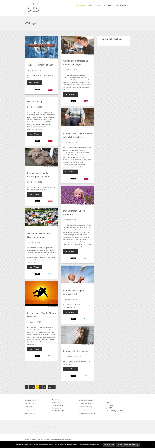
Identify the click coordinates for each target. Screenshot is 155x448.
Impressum (68, 439)
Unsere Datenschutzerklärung (128, 445)
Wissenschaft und (84, 413)
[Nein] (153, 445)
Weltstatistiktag (34, 101)
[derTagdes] (32, 7)
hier (100, 444)
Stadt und (28, 407)
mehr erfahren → (34, 83)
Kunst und (28, 403)
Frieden (33, 413)
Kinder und (82, 403)
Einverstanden (109, 445)
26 (50, 387)
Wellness (88, 410)
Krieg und (28, 413)
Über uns (40, 439)
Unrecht (34, 410)
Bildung (89, 407)
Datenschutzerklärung (57, 439)
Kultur (33, 403)
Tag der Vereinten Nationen (40, 65)
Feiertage (109, 5)
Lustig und (28, 400)
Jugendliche (89, 403)
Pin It (85, 258)
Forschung (93, 413)
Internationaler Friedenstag (76, 351)
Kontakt (46, 439)
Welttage (81, 5)
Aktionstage (95, 5)
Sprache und (83, 407)
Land (32, 407)
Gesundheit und (84, 400)
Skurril (34, 400)
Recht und (28, 410)
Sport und (82, 410)
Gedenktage (122, 5)
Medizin (91, 400)
